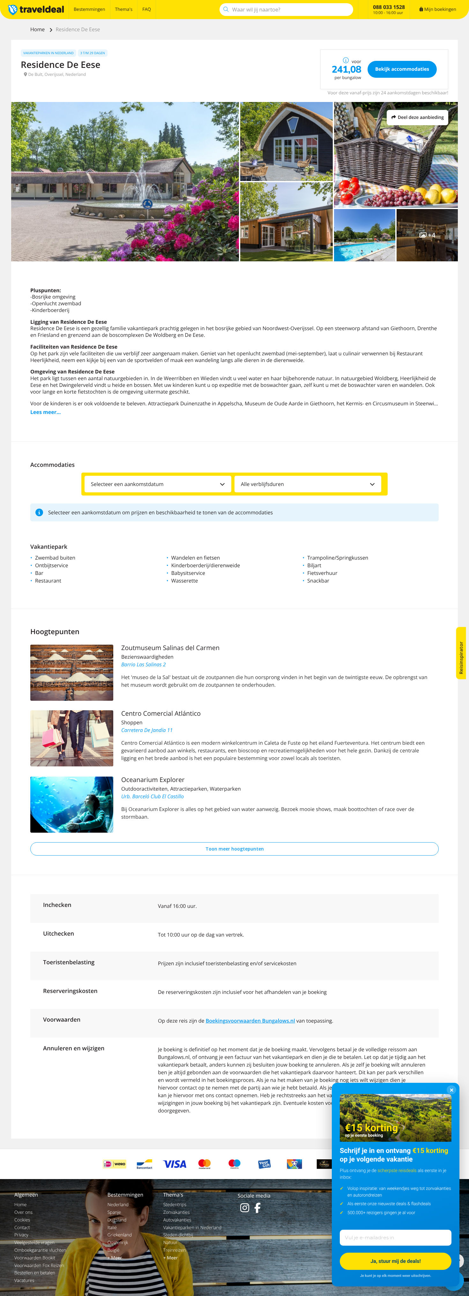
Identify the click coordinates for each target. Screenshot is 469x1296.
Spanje (114, 1212)
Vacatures (24, 1281)
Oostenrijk (118, 1243)
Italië (112, 1228)
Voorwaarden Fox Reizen (39, 1266)
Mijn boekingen (439, 9)
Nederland (118, 1205)
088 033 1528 (389, 7)
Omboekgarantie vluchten (40, 1250)
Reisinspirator (461, 657)
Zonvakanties (176, 1212)
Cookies (22, 1220)
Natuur (170, 1243)
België (114, 1250)
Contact (22, 1228)
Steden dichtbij (178, 1235)
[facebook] (257, 1208)
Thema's (124, 9)
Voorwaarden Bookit (34, 1258)
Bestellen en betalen (34, 1273)
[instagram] (245, 1208)
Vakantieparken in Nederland (192, 1228)
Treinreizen (174, 1250)
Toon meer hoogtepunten (234, 849)
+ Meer (115, 1258)
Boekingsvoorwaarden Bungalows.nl (250, 1020)
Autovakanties (177, 1220)
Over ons (23, 1212)
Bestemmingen (89, 9)
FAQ (146, 9)
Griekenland (120, 1235)
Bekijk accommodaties (402, 69)
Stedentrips (174, 1205)
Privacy (21, 1235)
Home (38, 29)
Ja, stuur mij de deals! (395, 1261)
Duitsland (117, 1220)
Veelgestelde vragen (34, 1243)
